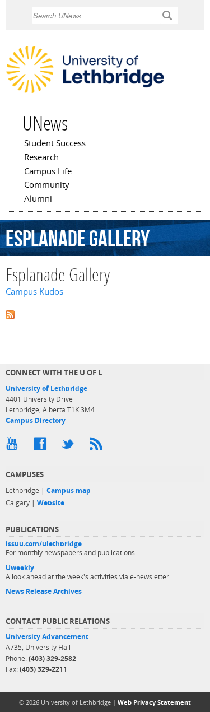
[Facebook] (42, 446)
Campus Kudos (34, 291)
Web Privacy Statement (154, 702)
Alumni (38, 199)
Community (46, 185)
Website (50, 503)
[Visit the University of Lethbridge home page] (85, 92)
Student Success (55, 144)
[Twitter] (70, 446)
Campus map (68, 490)
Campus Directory (36, 420)
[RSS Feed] (98, 446)
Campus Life (48, 172)
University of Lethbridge (46, 388)
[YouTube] (14, 446)
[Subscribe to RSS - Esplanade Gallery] (105, 314)
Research (41, 158)
